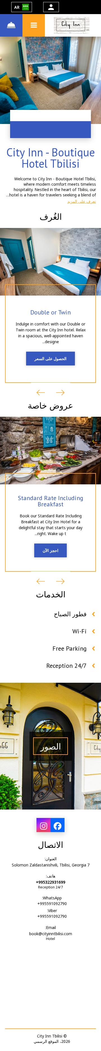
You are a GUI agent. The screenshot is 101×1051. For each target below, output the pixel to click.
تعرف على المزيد (81, 201)
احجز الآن (50, 550)
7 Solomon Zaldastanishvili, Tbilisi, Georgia (50, 865)
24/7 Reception (66, 665)
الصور (50, 746)
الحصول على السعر (50, 358)
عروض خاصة (50, 405)
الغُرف (51, 216)
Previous (60, 392)
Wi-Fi (79, 631)
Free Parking (69, 648)
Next (40, 392)
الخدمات (50, 594)
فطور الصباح (70, 614)
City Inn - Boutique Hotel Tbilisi (50, 158)
